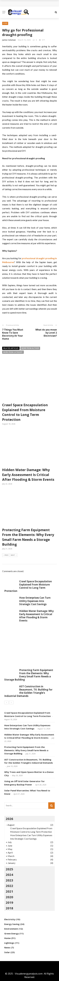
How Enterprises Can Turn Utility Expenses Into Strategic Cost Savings (35, 601)
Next (13, 555)
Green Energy (11, 933)
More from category (13, 352)
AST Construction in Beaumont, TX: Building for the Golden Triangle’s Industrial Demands (28, 691)
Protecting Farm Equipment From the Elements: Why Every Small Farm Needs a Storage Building (28, 537)
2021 (9, 891)
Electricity (9, 919)
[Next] (11, 702)
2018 (9, 908)
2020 (9, 897)
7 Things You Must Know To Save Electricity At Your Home (12, 334)
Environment (11, 928)
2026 (9, 818)
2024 (9, 874)
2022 (9, 885)
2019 (9, 902)
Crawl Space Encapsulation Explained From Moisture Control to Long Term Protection (25, 412)
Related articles (10, 348)
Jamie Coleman (9, 40)
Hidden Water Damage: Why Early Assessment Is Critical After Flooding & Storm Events (28, 474)
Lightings (9, 942)
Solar (7, 952)
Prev (6, 555)
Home (5, 23)
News (7, 947)
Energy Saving (11, 924)
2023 (9, 880)
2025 (9, 869)
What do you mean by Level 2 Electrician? (46, 332)
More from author (30, 348)
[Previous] (6, 702)
